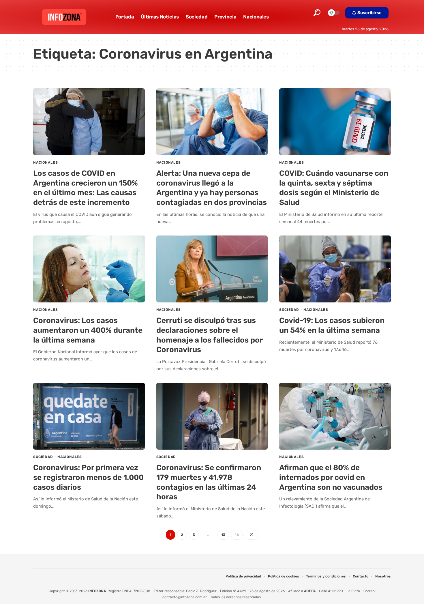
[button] (317, 12)
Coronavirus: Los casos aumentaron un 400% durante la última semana (87, 330)
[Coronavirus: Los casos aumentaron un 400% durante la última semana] (89, 268)
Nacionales (45, 162)
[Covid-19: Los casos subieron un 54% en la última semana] (335, 268)
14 (237, 535)
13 (223, 535)
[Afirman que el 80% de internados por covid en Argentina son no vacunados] (335, 416)
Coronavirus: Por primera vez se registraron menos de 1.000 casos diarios (88, 477)
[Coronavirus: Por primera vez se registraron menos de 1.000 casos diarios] (89, 416)
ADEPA (310, 591)
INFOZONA (97, 591)
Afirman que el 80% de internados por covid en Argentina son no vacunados (330, 477)
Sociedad (289, 310)
